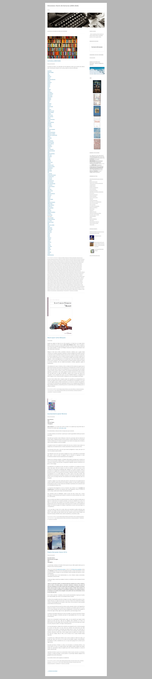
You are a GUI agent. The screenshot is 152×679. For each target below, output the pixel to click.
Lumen (49, 187)
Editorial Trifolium (79, 282)
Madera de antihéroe (93, 207)
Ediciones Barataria (73, 257)
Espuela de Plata (51, 142)
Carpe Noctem (50, 116)
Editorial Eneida (63, 269)
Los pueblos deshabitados (94, 206)
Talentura (49, 237)
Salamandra (50, 227)
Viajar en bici (92, 224)
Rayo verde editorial (68, 289)
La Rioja (103, 163)
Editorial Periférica (61, 277)
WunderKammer (51, 254)
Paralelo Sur (50, 206)
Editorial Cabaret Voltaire (68, 264)
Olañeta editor (50, 199)
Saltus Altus (92, 220)
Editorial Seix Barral (62, 280)
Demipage (49, 125)
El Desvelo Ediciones (76, 283)
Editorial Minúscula (62, 274)
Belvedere (49, 103)
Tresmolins (50, 246)
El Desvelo (50, 137)
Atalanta (49, 89)
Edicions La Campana (69, 260)
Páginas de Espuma (51, 202)
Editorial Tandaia (53, 282)
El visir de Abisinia (93, 189)
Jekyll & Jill (49, 169)
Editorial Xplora (63, 283)
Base (48, 102)
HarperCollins (67, 286)
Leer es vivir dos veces (94, 203)
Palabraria (91, 210)
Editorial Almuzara (61, 262)
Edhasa (49, 136)
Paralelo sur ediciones (60, 289)
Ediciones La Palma (51, 133)
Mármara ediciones (51, 193)
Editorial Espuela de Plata (77, 269)
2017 (58, 389)
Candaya (49, 113)
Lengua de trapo (51, 180)
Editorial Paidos (76, 274)
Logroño (94, 169)
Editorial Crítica (79, 266)
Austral (49, 90)
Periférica (49, 213)
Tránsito (49, 244)
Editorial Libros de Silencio (74, 273)
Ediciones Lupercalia (69, 259)
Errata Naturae (50, 140)
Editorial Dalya (59, 267)
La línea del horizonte (52, 175)
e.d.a (48, 128)
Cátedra (49, 118)
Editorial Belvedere (51, 264)
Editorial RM (70, 279)
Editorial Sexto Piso (69, 280)
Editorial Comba (65, 266)
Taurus (49, 240)
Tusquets (49, 252)
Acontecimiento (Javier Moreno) (57, 414)
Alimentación (99, 157)
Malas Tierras (50, 190)
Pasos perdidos (50, 207)
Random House (50, 222)
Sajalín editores (75, 289)
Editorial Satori (56, 280)
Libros (61, 287)
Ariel (48, 88)
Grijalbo (49, 159)
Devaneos (92, 160)
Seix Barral (50, 230)
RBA (48, 223)
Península (49, 210)
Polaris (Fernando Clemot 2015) (57, 552)
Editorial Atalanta (51, 263)
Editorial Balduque (73, 263)
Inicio (49, 9)
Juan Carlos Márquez (72, 389)
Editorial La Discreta (77, 272)
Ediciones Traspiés (56, 260)
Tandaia (49, 239)
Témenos (49, 242)
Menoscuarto (72, 287)
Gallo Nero (50, 155)
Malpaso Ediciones (65, 287)
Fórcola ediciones (64, 284)
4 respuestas (50, 340)
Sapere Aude (50, 229)
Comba (49, 120)
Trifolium (49, 249)
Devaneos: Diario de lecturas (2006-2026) (63, 6)
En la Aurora (92, 193)
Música (98, 169)
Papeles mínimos (51, 205)
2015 (58, 516)
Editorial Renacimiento (63, 279)
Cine (103, 157)
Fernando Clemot (74, 660)
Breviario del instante (93, 181)
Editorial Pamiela (54, 276)
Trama (49, 243)
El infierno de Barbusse (94, 187)
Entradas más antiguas (52, 671)
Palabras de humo (93, 211)
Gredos (49, 157)
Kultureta (91, 199)
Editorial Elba (57, 269)
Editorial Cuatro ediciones (52, 267)
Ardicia (49, 85)
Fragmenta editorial (77, 284)
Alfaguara (49, 76)
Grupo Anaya (62, 286)
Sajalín (49, 226)
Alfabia (49, 75)
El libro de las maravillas (76, 569)
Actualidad (94, 158)
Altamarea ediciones (51, 79)
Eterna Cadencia (51, 143)
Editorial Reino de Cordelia (54, 279)
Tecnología (99, 171)
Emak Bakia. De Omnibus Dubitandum (96, 191)
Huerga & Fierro (51, 165)
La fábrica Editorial (56, 287)
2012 (91, 155)
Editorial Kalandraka (70, 272)
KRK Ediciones (50, 287)
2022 (101, 156)
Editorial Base (79, 263)
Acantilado (50, 70)
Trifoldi (49, 247)
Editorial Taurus (59, 282)
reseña (96, 171)
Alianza (49, 78)
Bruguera (49, 109)
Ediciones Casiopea (51, 129)
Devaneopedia (92, 57)
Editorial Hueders (55, 272)
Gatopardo (50, 156)
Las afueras (50, 179)
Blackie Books (50, 106)
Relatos (91, 171)
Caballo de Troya (51, 110)
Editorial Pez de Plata (69, 277)
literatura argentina (100, 166)
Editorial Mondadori (69, 274)
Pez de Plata (50, 215)
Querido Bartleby (93, 216)
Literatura (99, 165)
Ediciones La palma (61, 259)
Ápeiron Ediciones (96, 172)
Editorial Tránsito (66, 282)
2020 (65, 428)
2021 (99, 156)
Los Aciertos (50, 185)
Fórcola (49, 147)
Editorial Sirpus (76, 280)
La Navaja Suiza (51, 176)
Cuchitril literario (92, 184)
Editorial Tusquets (56, 283)
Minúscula (49, 195)
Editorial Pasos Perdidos (61, 276)
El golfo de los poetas (61, 569)
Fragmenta (50, 146)
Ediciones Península (77, 259)
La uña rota (50, 177)
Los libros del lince (51, 186)
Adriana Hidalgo (51, 72)
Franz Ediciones (50, 149)
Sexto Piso (50, 232)
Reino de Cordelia (51, 225)
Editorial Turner (50, 283)
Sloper (49, 234)
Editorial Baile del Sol (57, 263)
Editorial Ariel (81, 262)
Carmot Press (50, 115)
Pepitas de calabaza (51, 212)
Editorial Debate (65, 267)
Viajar (91, 172)
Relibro (91, 217)
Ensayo (91, 162)
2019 (93, 156)
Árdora (49, 86)
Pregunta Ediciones (51, 219)
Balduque (49, 98)
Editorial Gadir (65, 270)
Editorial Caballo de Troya (59, 264)
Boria (49, 108)
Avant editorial (50, 93)
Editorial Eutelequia (51, 270)
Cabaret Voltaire (51, 112)
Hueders (49, 163)
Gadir (49, 152)
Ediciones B (67, 257)
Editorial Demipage (72, 267)
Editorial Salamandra (76, 279)
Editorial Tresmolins (72, 282)
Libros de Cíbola (92, 204)
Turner (49, 253)
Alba (48, 73)
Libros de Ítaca (50, 182)
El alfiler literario (92, 186)
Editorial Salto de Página (63, 389)
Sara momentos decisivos (94, 221)
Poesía (101, 169)
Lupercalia (49, 189)
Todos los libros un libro (94, 223)
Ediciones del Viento (51, 132)
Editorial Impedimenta (62, 272)
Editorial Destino (79, 267)
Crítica (60, 660)
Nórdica (49, 197)
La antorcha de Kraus (93, 200)
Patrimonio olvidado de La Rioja (95, 213)
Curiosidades (96, 159)
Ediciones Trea (62, 260)
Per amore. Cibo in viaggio (94, 214)
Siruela (49, 233)
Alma (62, 428)
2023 (103, 156)
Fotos (94, 162)
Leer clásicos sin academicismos (95, 201)
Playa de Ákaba (50, 217)
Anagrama (49, 82)
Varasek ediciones (60, 290)
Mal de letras (92, 209)
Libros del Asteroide (51, 183)
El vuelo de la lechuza (93, 190)
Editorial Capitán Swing (78, 264)
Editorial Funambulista (59, 270)
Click (60, 428)
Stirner (49, 236)
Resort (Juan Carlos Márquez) (56, 337)
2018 (91, 156)
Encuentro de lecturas (94, 194)
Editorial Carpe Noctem (52, 266)
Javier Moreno (70, 516)
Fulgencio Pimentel (51, 150)
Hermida (49, 160)
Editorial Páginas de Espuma (71, 276)
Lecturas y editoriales (54, 61)
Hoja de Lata (50, 162)
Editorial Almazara (54, 262)
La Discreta (50, 173)
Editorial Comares (59, 266)
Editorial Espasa (69, 269)
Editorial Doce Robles (51, 269)
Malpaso (49, 192)
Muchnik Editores (78, 287)
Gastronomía (92, 163)
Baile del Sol (50, 95)
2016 (100, 155)
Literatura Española (79, 389)
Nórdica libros (53, 289)
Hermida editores (73, 286)
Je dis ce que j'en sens (94, 197)
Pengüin (49, 209)
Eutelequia (49, 145)
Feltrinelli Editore (70, 284)
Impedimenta (50, 167)
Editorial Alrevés (68, 262)
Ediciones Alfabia (62, 257)
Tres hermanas (53, 290)
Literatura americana (93, 166)
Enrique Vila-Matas (93, 196)
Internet (100, 163)
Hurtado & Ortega (51, 166)
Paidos (49, 200)
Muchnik (49, 196)
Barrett (49, 100)
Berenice (49, 105)
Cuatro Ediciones (51, 122)
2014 (95, 155)
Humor (96, 163)
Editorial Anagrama (74, 262)
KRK (48, 172)
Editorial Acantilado (77, 260)
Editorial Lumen (56, 274)
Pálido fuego (50, 203)
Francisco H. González (74, 290)
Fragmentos (98, 162)
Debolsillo (49, 123)
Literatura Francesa (94, 168)
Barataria (49, 99)
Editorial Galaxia (71, 270)
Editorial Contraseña (72, 266)
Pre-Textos (50, 220)
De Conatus (50, 126)
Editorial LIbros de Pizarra (64, 273)
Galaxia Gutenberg (51, 153)
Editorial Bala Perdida (66, 263)
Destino (49, 130)
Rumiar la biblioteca (93, 218)
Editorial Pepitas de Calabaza (53, 277)
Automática (50, 92)
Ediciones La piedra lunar (52, 135)
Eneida (49, 139)
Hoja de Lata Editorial (80, 286)
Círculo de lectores (51, 119)
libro (80, 662)
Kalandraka (50, 170)
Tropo (49, 250)
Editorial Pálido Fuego (80, 276)
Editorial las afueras (55, 273)
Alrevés (49, 80)
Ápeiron (49, 83)
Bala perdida (50, 96)
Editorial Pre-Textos (76, 277)
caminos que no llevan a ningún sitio (96, 183)
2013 (93, 155)
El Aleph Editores (69, 283)
